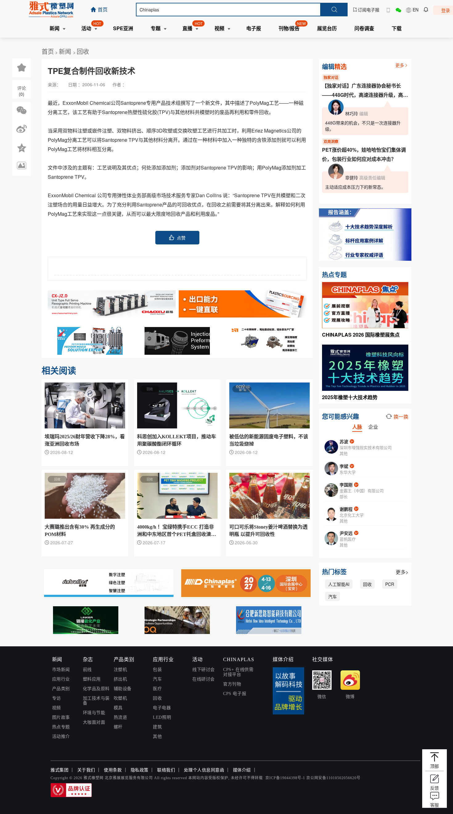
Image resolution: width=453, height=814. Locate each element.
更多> (402, 571)
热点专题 (61, 727)
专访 (56, 698)
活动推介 (61, 736)
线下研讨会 (203, 669)
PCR (389, 584)
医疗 (157, 688)
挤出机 (120, 679)
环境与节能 (94, 712)
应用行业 (61, 679)
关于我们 (86, 770)
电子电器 (162, 708)
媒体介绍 (242, 770)
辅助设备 (123, 688)
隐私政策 (140, 770)
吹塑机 (120, 698)
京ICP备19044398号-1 (285, 778)
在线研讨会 (203, 679)
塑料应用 (92, 679)
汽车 (332, 596)
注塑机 (120, 669)
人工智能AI (338, 584)
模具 (118, 708)
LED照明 (162, 717)
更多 (399, 65)
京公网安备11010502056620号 (333, 778)
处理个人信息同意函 (204, 770)
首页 (48, 51)
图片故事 (61, 717)
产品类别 (61, 688)
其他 (157, 736)
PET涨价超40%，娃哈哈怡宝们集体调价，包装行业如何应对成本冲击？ (364, 154)
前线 (87, 669)
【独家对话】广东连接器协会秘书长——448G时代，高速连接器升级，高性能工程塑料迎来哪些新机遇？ (365, 91)
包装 (157, 669)
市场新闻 (61, 669)
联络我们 (166, 770)
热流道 (120, 717)
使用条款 (113, 770)
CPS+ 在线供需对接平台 (238, 672)
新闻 (66, 51)
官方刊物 (232, 684)
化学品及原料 (96, 688)
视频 (56, 708)
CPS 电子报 (234, 693)
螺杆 (118, 727)
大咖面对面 (94, 722)
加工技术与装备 (96, 701)
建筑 (157, 727)
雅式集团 (59, 770)
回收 (83, 51)
